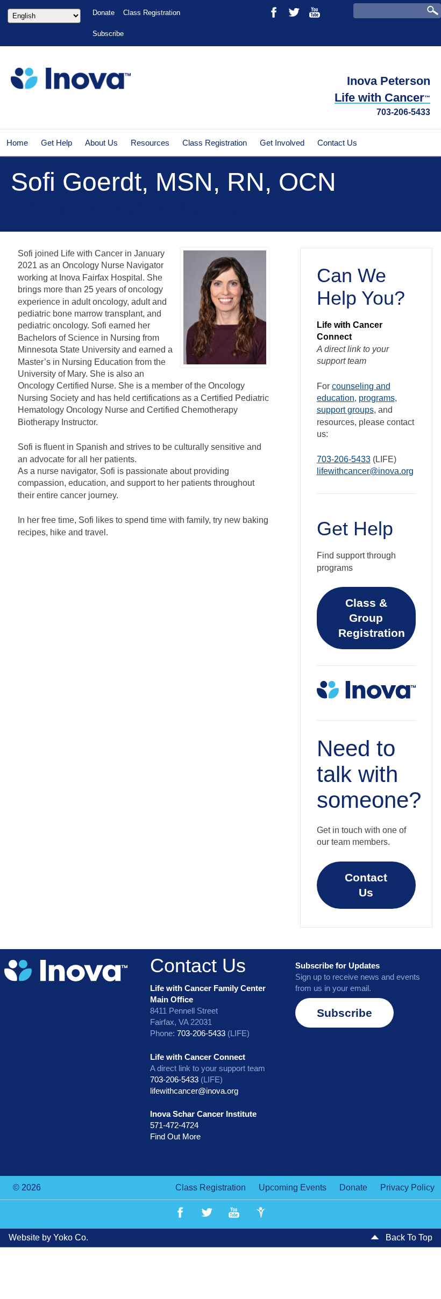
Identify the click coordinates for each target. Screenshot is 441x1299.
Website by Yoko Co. (48, 1237)
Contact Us (337, 142)
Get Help (56, 142)
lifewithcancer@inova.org (365, 471)
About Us (101, 142)
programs (377, 398)
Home (17, 142)
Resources (150, 142)
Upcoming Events (292, 1187)
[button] (344, 1013)
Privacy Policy (407, 1187)
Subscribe (108, 34)
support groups (345, 409)
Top (415, 1273)
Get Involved (282, 142)
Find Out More (175, 1136)
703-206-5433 (403, 112)
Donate (104, 13)
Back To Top (407, 1237)
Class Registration (151, 13)
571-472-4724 (174, 1125)
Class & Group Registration (371, 618)
